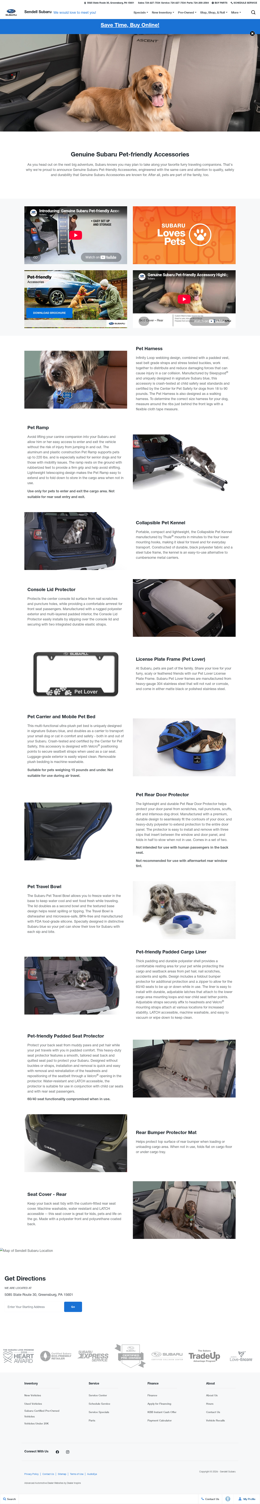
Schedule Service (99, 1403)
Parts (92, 1420)
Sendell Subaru (228, 1471)
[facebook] (57, 1452)
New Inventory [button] (162, 13)
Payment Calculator (160, 1420)
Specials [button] (139, 13)
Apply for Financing (159, 1403)
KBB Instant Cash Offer (162, 1412)
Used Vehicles (33, 1403)
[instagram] (67, 1452)
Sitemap (62, 1474)
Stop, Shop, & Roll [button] (212, 13)
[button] (3, 2)
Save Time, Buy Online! (130, 25)
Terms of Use (76, 1474)
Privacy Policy (31, 1474)
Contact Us (213, 1412)
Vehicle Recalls (215, 1420)
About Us (212, 1395)
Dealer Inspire (74, 1483)
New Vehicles (32, 1395)
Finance (152, 1395)
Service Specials (99, 1412)
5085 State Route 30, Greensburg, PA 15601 (110, 3)
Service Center (98, 1395)
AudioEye (92, 1474)
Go (73, 1307)
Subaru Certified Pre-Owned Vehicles (41, 1413)
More (235, 13)
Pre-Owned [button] (186, 13)
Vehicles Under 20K (36, 1423)
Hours (209, 1403)
